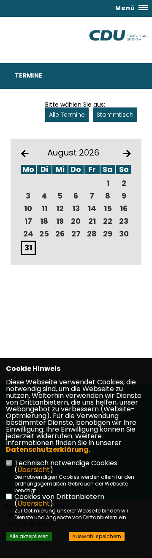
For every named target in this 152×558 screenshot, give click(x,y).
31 (28, 247)
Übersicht (33, 470)
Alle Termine (67, 114)
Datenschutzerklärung (47, 449)
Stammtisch (115, 114)
